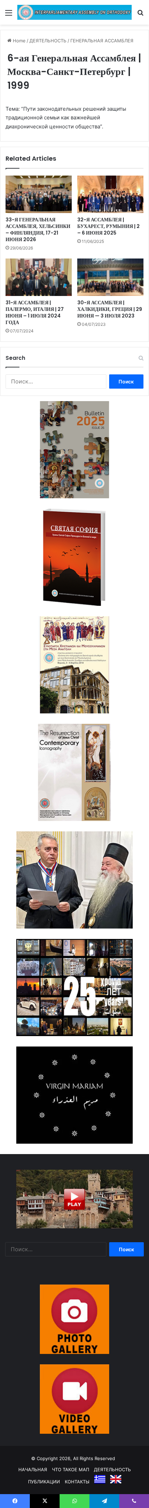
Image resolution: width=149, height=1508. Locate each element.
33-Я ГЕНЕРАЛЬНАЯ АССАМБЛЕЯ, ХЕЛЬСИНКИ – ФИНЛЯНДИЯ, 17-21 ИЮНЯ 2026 (38, 229)
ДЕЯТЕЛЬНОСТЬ (48, 40)
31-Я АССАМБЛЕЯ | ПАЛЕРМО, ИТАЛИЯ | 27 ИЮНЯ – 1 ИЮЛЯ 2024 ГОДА (35, 312)
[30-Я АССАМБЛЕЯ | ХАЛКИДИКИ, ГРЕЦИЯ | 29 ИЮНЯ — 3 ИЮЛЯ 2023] (110, 277)
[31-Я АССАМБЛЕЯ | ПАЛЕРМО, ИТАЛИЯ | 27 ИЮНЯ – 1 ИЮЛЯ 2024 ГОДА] (39, 277)
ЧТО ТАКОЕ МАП (70, 1469)
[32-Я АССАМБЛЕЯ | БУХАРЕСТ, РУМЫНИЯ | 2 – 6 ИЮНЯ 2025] (110, 194)
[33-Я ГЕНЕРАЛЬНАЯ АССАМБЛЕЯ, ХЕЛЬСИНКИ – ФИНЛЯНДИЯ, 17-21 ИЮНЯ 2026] (39, 194)
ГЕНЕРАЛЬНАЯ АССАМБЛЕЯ (101, 40)
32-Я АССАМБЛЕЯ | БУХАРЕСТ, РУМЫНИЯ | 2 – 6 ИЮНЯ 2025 (108, 226)
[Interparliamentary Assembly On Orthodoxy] (74, 12)
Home (18, 40)
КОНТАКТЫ (77, 1481)
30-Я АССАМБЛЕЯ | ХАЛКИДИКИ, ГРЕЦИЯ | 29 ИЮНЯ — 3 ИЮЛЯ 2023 (109, 309)
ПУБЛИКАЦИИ (44, 1481)
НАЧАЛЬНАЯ (32, 1469)
